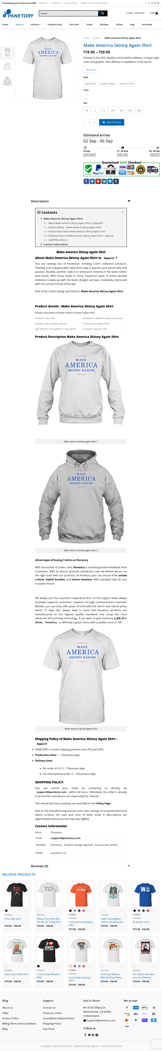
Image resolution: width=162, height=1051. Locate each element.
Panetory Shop (55, 24)
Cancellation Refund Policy (58, 1018)
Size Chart (74, 24)
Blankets (104, 24)
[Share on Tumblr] (116, 181)
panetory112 (58, 853)
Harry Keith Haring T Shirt (80, 979)
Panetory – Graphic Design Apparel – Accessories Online (84, 845)
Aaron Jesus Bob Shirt (16, 974)
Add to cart (113, 122)
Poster (89, 24)
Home (5, 24)
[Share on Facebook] (86, 181)
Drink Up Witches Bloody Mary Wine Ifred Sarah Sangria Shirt (111, 976)
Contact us (56, 3)
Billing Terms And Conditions (94, 3)
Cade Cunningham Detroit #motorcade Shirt (112, 920)
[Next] (73, 68)
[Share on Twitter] (92, 181)
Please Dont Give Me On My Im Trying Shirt (49, 920)
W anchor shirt (141, 922)
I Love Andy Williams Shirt (48, 976)
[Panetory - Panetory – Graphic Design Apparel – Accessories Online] (18, 13)
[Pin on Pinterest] (98, 181)
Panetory (56, 832)
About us (43, 3)
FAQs (5, 1013)
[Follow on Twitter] (152, 3)
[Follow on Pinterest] (155, 3)
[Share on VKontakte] (104, 181)
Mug (132, 24)
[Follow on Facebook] (146, 3)
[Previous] (21, 68)
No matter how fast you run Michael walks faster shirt (143, 976)
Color (86, 90)
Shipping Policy (52, 1023)
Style (85, 77)
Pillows (119, 24)
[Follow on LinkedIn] (158, 3)
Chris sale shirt (13, 918)
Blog (5, 1029)
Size (85, 103)
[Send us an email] (93, 1035)
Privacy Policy (10, 1018)
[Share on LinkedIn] (110, 181)
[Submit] (102, 13)
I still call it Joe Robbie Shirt (80, 924)
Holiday (34, 24)
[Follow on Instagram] (149, 3)
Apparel (19, 24)
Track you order (52, 1013)
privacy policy (71, 3)
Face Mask (147, 24)
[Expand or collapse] (123, 212)
